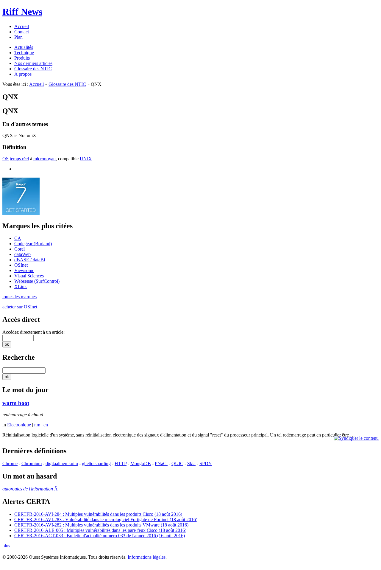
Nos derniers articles (33, 63)
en (45, 424)
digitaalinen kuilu (62, 463)
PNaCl (161, 463)
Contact (21, 31)
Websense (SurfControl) (37, 281)
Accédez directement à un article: (33, 332)
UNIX (86, 158)
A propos (23, 74)
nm (37, 424)
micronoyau (44, 158)
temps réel (19, 158)
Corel (19, 248)
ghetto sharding (96, 463)
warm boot (15, 403)
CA (17, 238)
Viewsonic (24, 270)
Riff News (22, 11)
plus (6, 545)
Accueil (21, 26)
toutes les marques (19, 296)
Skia (191, 463)
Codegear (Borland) (33, 243)
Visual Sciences (29, 275)
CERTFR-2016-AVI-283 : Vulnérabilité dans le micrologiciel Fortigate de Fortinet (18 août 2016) (105, 519)
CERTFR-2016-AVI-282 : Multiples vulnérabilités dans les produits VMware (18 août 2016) (101, 524)
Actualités (23, 47)
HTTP (121, 463)
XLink (20, 286)
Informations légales (146, 557)
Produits (22, 57)
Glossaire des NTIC (33, 68)
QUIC (177, 463)
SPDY (205, 463)
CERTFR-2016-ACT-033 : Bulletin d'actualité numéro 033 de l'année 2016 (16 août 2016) (99, 535)
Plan (18, 37)
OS (5, 158)
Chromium (31, 463)
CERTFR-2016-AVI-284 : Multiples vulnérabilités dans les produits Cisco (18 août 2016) (98, 514)
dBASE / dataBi (29, 259)
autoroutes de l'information (27, 488)
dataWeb (22, 254)
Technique (24, 52)
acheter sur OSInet (19, 306)
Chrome (10, 463)
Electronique (19, 424)
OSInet (21, 265)
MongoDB (140, 463)
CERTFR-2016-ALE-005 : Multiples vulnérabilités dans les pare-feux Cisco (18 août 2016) (100, 530)
